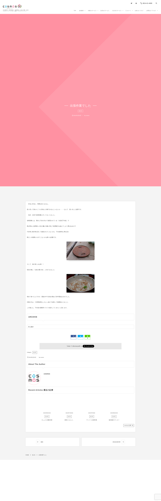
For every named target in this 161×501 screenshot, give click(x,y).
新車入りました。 (69, 420)
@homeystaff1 (76, 346)
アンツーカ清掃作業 (91, 420)
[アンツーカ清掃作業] (91, 404)
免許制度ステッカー (114, 420)
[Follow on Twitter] (131, 3)
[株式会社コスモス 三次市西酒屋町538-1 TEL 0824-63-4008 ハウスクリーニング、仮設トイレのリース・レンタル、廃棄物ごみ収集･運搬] (12, 6)
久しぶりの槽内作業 (47, 420)
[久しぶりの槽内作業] (47, 404)
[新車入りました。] (69, 404)
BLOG (80, 111)
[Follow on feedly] (136, 3)
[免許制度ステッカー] (114, 404)
